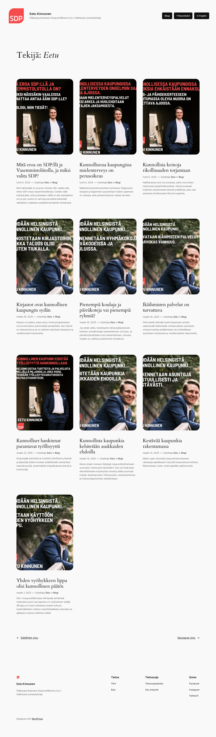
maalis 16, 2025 (88, 458)
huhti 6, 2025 (150, 177)
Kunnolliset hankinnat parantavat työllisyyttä (38, 443)
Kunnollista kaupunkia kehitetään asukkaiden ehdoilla (102, 446)
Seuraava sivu (188, 637)
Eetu (47, 182)
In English (202, 15)
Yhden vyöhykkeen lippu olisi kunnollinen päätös (41, 583)
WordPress (37, 718)
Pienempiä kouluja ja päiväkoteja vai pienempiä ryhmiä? (105, 310)
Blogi (167, 15)
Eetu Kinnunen (40, 14)
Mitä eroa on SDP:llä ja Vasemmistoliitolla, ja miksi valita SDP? (43, 170)
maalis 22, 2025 (24, 452)
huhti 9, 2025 (23, 182)
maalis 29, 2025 (151, 316)
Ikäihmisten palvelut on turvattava (166, 307)
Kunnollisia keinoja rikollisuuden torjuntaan (166, 167)
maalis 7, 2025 (23, 592)
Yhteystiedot (183, 15)
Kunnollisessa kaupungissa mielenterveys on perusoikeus (106, 170)
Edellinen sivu (27, 637)
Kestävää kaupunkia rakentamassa (162, 443)
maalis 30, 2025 (24, 316)
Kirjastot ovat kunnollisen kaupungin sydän (41, 307)
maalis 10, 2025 (151, 452)
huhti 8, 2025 (86, 182)
